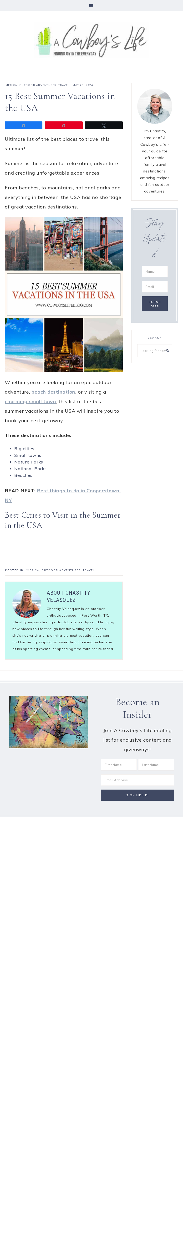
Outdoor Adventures (37, 85)
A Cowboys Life (91, 40)
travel (64, 85)
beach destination (53, 392)
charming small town (30, 401)
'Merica (11, 85)
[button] (91, 5)
